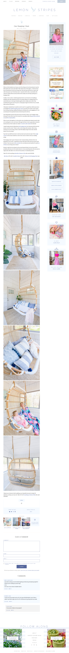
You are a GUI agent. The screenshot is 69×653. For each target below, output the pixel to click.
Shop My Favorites (56, 181)
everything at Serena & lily (29, 494)
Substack (41, 15)
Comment (6, 540)
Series (34, 15)
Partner (17, 1)
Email (5, 558)
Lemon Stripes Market (56, 185)
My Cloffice (7, 527)
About (5, 1)
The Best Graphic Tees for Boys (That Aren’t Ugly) (56, 94)
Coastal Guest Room (17, 528)
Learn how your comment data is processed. (29, 570)
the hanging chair (23, 126)
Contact (24, 1)
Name (5, 553)
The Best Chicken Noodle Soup (56, 83)
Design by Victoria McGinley (39, 651)
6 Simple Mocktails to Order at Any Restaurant (56, 72)
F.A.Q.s (11, 1)
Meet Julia (56, 57)
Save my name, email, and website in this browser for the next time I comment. (20, 564)
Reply (10, 588)
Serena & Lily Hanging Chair (31, 156)
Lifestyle (27, 15)
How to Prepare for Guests (26, 528)
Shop (61, 1)
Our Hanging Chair (21, 26)
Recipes (20, 15)
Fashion (14, 15)
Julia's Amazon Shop (56, 189)
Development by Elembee (50, 651)
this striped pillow (11, 117)
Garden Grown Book (34, 635)
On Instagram (13, 637)
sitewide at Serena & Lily (19, 153)
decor (24, 28)
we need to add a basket (25, 123)
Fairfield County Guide (49, 1)
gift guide (54, 15)
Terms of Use (23, 651)
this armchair (18, 143)
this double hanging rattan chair (16, 108)
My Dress (6, 156)
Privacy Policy (30, 651)
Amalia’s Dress (16, 156)
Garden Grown (56, 637)
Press (34, 640)
